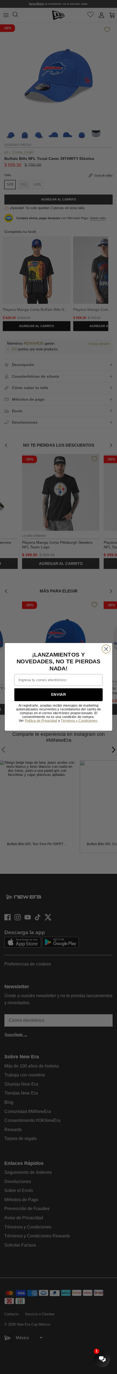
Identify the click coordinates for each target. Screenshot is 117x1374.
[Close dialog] (106, 649)
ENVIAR (58, 695)
